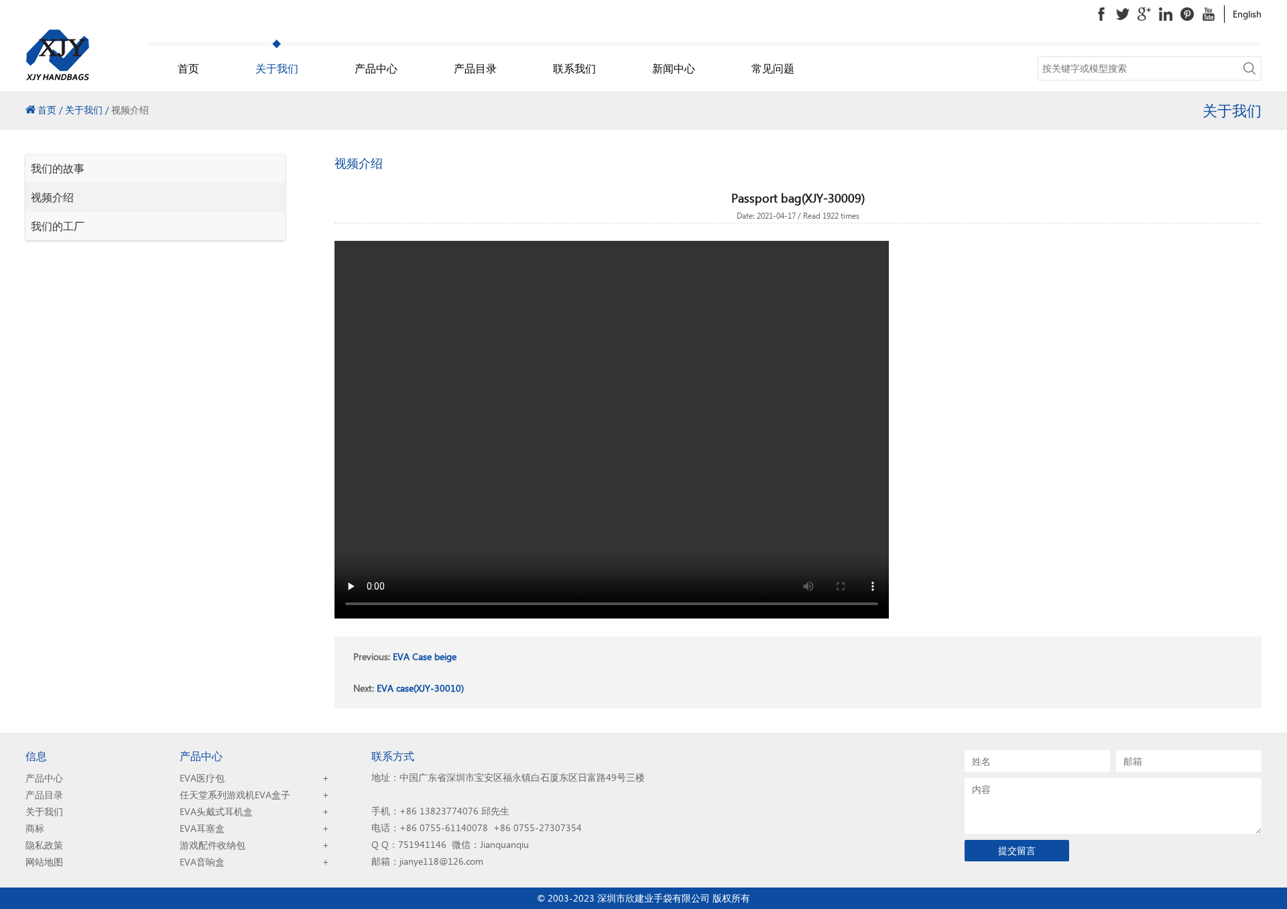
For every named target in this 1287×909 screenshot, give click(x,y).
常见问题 (772, 68)
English (1247, 13)
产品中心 (376, 68)
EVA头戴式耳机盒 (216, 811)
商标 (34, 828)
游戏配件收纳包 (212, 845)
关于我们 (276, 68)
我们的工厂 (57, 226)
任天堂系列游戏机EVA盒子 (235, 794)
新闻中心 (673, 68)
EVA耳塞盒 (202, 828)
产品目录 (475, 68)
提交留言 (1017, 850)
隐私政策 (44, 845)
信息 (36, 756)
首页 (188, 68)
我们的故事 (57, 168)
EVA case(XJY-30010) (420, 688)
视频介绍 (52, 197)
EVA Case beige (424, 656)
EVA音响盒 (202, 861)
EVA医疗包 (202, 777)
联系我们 (574, 68)
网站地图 (44, 861)
